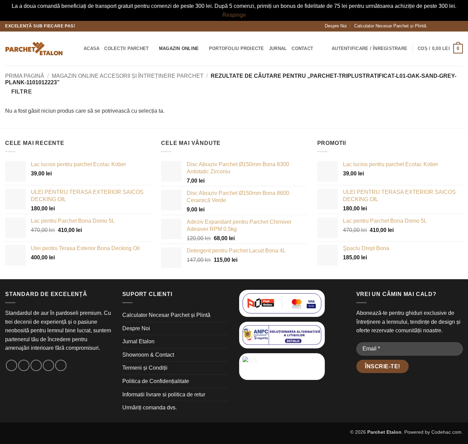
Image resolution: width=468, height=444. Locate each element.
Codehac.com (446, 432)
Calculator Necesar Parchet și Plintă (390, 25)
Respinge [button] (234, 15)
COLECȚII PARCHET (126, 48)
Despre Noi (336, 25)
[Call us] (453, 26)
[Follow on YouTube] (459, 26)
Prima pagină (24, 76)
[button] (76, 48)
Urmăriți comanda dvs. (149, 407)
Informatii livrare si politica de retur (163, 394)
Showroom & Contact (148, 355)
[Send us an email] (446, 26)
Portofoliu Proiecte (236, 48)
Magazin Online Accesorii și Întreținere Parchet (128, 76)
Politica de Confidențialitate (155, 381)
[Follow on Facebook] (433, 26)
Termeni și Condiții (145, 368)
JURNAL (278, 48)
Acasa (91, 48)
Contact (302, 48)
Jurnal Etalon (138, 341)
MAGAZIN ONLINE (179, 48)
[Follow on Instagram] (440, 26)
